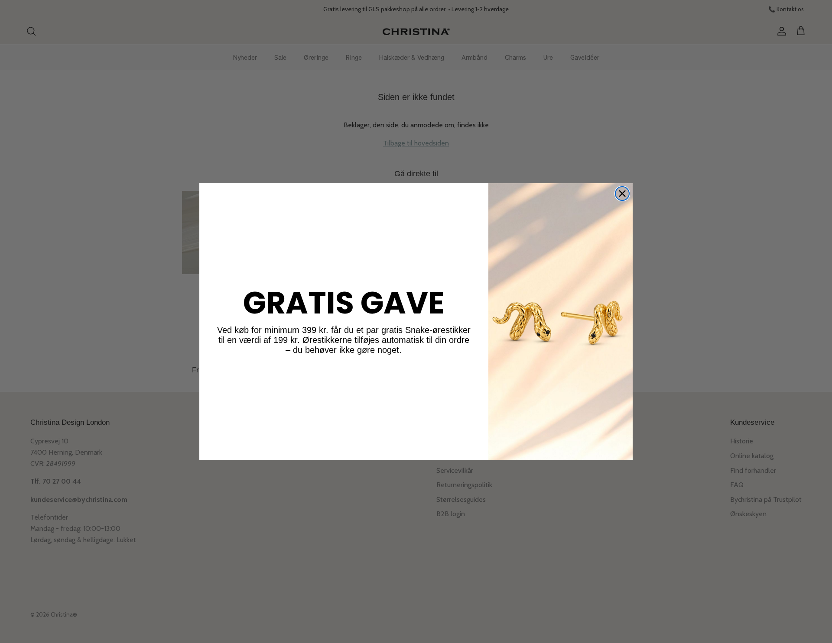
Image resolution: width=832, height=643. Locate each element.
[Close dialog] (622, 193)
